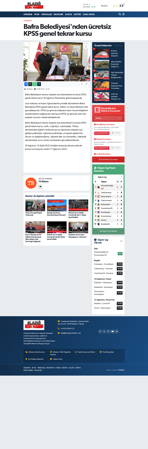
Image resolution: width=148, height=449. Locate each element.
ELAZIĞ (71, 368)
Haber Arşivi (57, 359)
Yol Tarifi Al (116, 133)
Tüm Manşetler (108, 352)
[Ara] (120, 14)
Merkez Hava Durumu (37, 352)
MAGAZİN (38, 370)
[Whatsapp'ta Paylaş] (35, 84)
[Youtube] (112, 331)
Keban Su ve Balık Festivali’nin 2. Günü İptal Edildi (77, 215)
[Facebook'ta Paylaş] (26, 84)
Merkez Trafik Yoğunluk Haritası (60, 353)
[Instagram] (108, 331)
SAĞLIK (68, 14)
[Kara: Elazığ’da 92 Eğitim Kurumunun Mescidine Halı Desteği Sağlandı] (35, 227)
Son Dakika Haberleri (35, 359)
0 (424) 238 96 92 (102, 133)
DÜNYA (78, 368)
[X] (104, 331)
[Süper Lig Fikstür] (121, 241)
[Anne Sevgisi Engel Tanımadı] (35, 205)
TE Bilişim (30, 89)
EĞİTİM (77, 14)
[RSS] (117, 331)
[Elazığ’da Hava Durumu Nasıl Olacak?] (57, 205)
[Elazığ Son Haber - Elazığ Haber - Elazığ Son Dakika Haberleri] (33, 5)
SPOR (36, 14)
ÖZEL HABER (28, 370)
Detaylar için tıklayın (108, 231)
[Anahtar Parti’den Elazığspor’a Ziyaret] (78, 227)
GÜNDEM (27, 14)
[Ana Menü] (123, 14)
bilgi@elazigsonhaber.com (71, 333)
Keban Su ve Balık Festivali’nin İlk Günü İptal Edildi (56, 237)
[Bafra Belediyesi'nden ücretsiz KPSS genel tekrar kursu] (56, 61)
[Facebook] (100, 331)
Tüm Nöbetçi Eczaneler (109, 159)
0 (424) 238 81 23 (67, 328)
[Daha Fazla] (39, 84)
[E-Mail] (40, 187)
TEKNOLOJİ (46, 14)
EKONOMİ (58, 14)
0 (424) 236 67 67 (102, 148)
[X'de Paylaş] (30, 84)
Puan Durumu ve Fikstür (86, 352)
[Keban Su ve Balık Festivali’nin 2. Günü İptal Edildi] (78, 205)
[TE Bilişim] (31, 183)
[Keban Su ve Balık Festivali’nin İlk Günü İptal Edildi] (57, 227)
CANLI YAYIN (88, 14)
